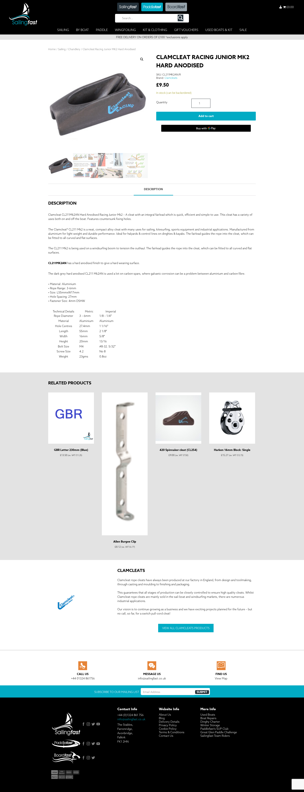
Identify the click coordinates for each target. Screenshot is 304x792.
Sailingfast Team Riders (215, 735)
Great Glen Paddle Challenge (218, 732)
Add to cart (206, 116)
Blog (162, 718)
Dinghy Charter (210, 721)
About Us (165, 714)
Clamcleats (171, 78)
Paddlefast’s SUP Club (214, 728)
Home (52, 49)
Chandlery (74, 49)
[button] (142, 59)
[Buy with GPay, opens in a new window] (206, 128)
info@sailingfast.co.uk (131, 719)
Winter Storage (210, 725)
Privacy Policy (168, 725)
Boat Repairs (208, 718)
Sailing (62, 49)
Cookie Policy (168, 728)
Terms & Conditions (171, 732)
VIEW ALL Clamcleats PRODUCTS (186, 628)
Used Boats (207, 714)
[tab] (153, 189)
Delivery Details (169, 721)
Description (153, 189)
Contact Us (166, 735)
